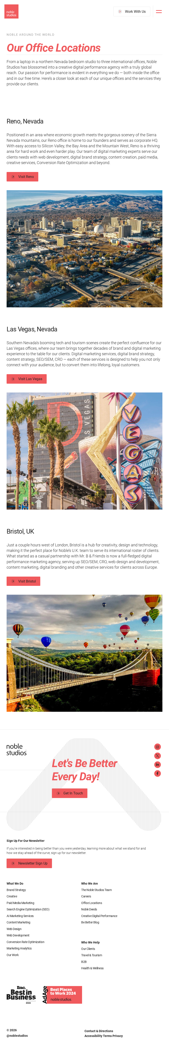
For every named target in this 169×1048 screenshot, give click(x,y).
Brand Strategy (16, 890)
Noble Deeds (89, 909)
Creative (12, 896)
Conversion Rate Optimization (25, 942)
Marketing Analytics (19, 948)
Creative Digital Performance (99, 916)
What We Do (15, 883)
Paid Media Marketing (20, 903)
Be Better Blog (90, 922)
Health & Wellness (92, 968)
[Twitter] (157, 756)
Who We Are (89, 883)
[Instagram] (157, 747)
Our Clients (88, 949)
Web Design (14, 929)
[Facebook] (157, 773)
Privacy (117, 1036)
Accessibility (93, 1036)
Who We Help (90, 942)
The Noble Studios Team (96, 890)
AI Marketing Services (20, 916)
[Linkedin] (157, 764)
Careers (86, 896)
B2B (84, 962)
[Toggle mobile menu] (159, 11)
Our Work (12, 955)
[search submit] (144, 28)
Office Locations (91, 903)
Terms (107, 1036)
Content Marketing (18, 922)
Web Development (18, 935)
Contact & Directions (98, 1031)
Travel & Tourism (91, 955)
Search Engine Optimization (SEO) (28, 909)
